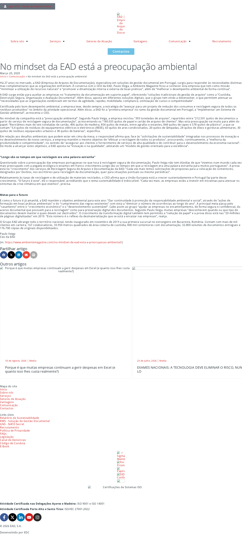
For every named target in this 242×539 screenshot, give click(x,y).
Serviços (55, 41)
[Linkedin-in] (21, 517)
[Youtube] (29, 517)
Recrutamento (221, 41)
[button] (3, 255)
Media (32, 360)
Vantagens (141, 41)
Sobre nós (17, 41)
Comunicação (178, 41)
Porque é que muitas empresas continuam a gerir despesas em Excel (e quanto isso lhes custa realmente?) (60, 369)
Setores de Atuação (99, 41)
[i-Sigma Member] (121, 456)
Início (3, 76)
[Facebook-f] (4, 517)
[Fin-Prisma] (121, 464)
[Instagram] (37, 517)
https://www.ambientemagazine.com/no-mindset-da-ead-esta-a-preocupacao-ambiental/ (63, 242)
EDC (26, 532)
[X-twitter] (12, 517)
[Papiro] (121, 470)
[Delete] (121, 481)
